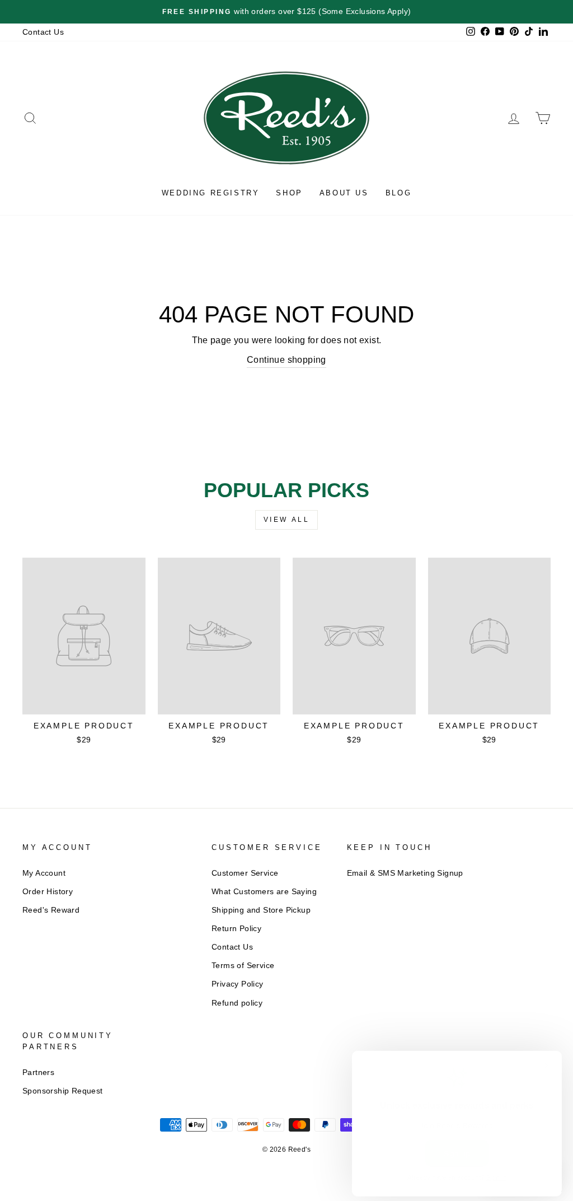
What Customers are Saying (264, 891)
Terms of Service (243, 965)
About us (344, 193)
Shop (289, 193)
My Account (43, 873)
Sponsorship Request (62, 1091)
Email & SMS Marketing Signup (405, 873)
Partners (38, 1072)
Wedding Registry (211, 193)
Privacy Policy (238, 984)
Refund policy (237, 1003)
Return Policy (236, 928)
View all (287, 520)
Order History (47, 891)
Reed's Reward (50, 910)
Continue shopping (286, 359)
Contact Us (43, 32)
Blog (398, 193)
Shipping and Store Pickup (261, 910)
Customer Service (245, 873)
